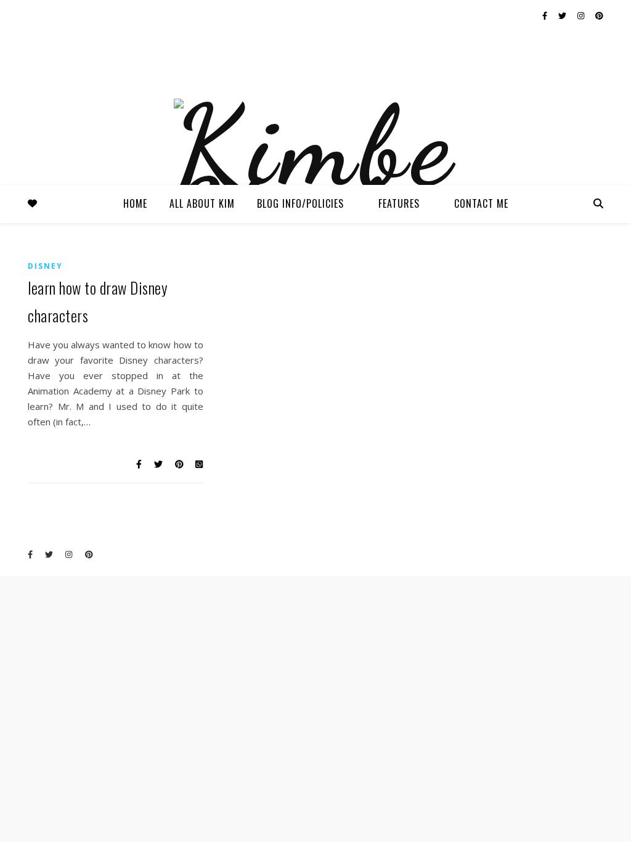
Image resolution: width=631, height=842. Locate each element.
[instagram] (581, 15)
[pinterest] (599, 15)
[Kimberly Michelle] (315, 177)
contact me (481, 203)
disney (45, 266)
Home (135, 203)
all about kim (202, 203)
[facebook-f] (545, 15)
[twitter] (563, 15)
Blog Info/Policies (300, 203)
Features (399, 203)
